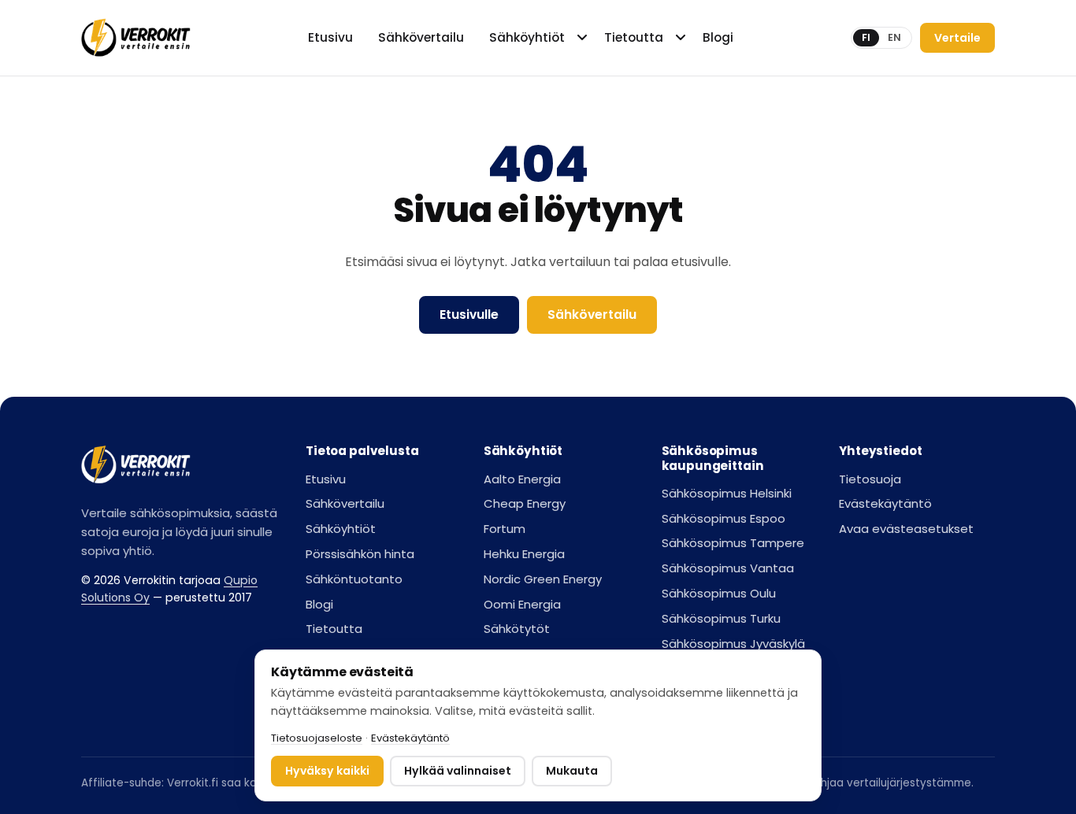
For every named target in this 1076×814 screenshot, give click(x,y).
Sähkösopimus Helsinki (727, 493)
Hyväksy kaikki (327, 771)
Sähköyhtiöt (527, 37)
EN (894, 37)
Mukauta (572, 771)
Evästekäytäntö (885, 503)
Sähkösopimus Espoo (723, 518)
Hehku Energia (524, 554)
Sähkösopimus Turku (721, 618)
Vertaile (957, 38)
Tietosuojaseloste (316, 738)
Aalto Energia (522, 479)
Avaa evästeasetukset (906, 528)
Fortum (504, 528)
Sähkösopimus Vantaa (728, 568)
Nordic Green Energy (543, 579)
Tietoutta (633, 37)
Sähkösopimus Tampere (733, 543)
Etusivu (330, 37)
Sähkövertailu (421, 37)
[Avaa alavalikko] (583, 37)
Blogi (718, 37)
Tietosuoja (870, 479)
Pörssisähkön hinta (360, 554)
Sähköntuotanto (354, 579)
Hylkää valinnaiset (457, 771)
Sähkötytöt (517, 628)
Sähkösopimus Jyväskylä (733, 643)
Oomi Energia (522, 604)
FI (866, 37)
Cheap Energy (525, 503)
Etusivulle (469, 314)
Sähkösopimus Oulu (719, 593)
